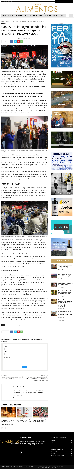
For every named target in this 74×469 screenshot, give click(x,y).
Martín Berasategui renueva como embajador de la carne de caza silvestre (65, 285)
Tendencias (7, 21)
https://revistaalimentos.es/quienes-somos (21, 388)
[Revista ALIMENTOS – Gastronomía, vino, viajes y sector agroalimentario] (37, 9)
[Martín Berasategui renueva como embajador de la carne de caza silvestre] (54, 285)
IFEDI (23, 325)
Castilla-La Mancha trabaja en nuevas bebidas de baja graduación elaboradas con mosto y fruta (40, 421)
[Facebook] (11, 41)
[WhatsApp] (21, 41)
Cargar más (61, 320)
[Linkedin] (72, 2)
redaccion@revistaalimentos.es (32, 448)
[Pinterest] (18, 41)
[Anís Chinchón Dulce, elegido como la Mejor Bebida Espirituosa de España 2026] (24, 412)
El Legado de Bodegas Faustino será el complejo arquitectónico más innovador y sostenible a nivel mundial (37, 378)
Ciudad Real (8, 325)
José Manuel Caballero (29, 325)
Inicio (2, 21)
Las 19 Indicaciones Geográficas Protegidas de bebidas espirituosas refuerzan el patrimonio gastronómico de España (7, 421)
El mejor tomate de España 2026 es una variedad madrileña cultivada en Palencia (65, 267)
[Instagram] (13, 397)
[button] (71, 15)
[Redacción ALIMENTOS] (7, 392)
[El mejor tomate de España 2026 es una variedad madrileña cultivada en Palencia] (54, 266)
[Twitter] (15, 41)
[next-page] (5, 428)
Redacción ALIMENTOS (11, 38)
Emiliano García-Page (16, 325)
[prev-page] (2, 428)
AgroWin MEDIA (30, 466)
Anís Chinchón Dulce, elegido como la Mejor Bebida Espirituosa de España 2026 (24, 420)
